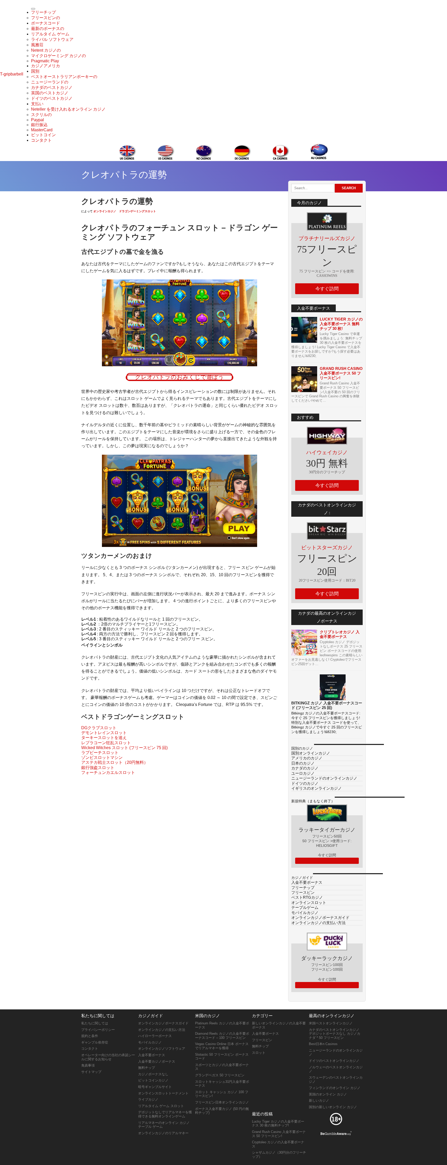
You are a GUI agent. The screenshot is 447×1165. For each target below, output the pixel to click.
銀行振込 (39, 125)
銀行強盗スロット (97, 767)
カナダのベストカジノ (51, 87)
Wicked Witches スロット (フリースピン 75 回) (124, 747)
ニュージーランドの (49, 82)
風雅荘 (37, 45)
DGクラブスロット (98, 728)
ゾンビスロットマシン (102, 757)
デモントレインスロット (104, 732)
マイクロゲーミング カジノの (58, 56)
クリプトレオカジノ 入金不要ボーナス (340, 634)
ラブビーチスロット (99, 752)
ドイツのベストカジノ (51, 98)
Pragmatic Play (45, 61)
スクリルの (41, 114)
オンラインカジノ (104, 211)
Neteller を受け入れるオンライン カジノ (68, 109)
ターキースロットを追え (104, 737)
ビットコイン (43, 135)
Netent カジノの (46, 50)
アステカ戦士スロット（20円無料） (114, 762)
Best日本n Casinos (323, 1044)
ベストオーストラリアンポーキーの (64, 76)
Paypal (37, 120)
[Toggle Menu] (33, 9)
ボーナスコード (45, 23)
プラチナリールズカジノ (327, 238)
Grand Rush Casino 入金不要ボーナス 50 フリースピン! (341, 373)
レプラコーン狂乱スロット (106, 743)
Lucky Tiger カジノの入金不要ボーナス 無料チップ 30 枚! (341, 324)
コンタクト (41, 140)
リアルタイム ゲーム (50, 34)
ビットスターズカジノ (327, 547)
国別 (35, 71)
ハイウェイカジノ (327, 452)
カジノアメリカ (45, 66)
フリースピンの (45, 18)
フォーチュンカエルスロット (108, 772)
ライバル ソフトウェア (52, 39)
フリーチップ (43, 12)
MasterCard (42, 130)
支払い (37, 104)
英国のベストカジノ (49, 93)
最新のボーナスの (47, 28)
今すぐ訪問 (327, 288)
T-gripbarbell (11, 74)
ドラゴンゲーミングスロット (137, 211)
